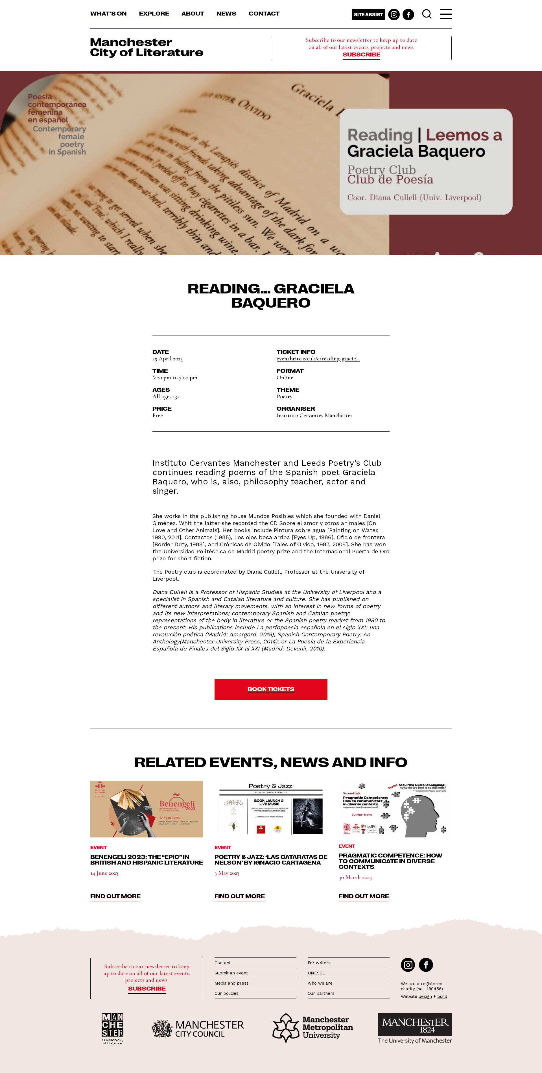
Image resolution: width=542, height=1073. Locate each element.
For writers (319, 962)
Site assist (368, 14)
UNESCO (316, 973)
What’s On (108, 13)
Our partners (321, 993)
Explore (154, 13)
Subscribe (361, 54)
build (442, 996)
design (425, 996)
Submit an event (231, 973)
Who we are (320, 983)
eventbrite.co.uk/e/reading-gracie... (318, 358)
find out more (115, 895)
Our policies (227, 993)
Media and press (232, 983)
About (193, 13)
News (226, 13)
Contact (264, 13)
